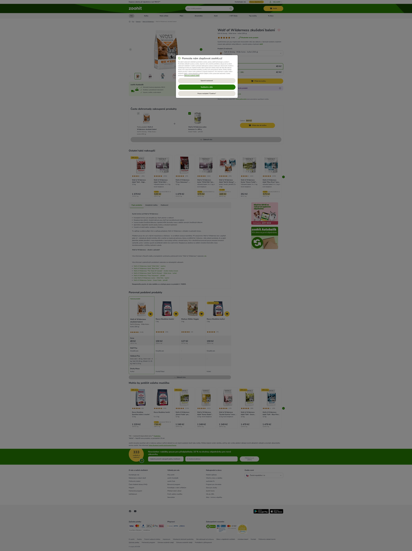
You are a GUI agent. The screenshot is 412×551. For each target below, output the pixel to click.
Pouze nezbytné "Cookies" (207, 93)
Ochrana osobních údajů (192, 75)
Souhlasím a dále (207, 87)
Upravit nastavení (207, 81)
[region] (207, 76)
